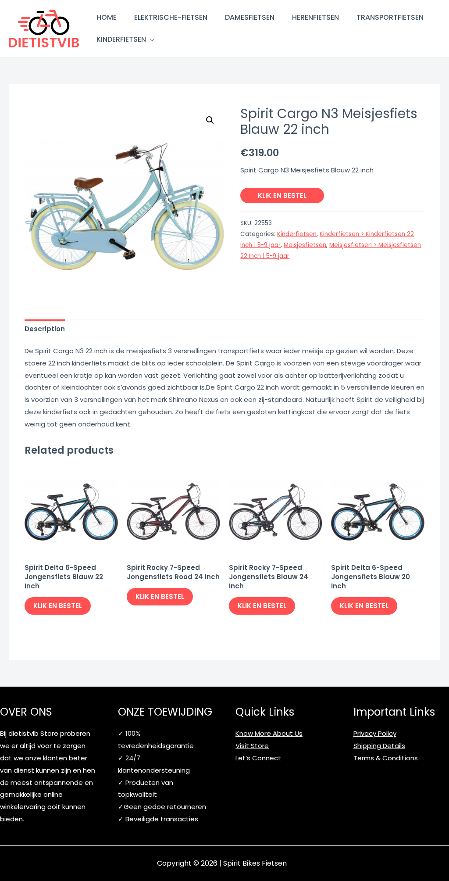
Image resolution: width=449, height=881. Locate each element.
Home (106, 17)
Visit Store (252, 745)
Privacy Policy (374, 733)
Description (45, 328)
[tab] (45, 328)
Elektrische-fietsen (170, 17)
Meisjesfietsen (305, 245)
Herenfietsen (315, 17)
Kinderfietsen (121, 39)
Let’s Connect (258, 758)
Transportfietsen (390, 17)
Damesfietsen (249, 17)
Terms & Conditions (385, 758)
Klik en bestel (282, 195)
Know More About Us (269, 733)
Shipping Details (379, 745)
